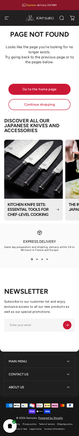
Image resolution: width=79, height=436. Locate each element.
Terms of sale (21, 429)
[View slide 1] (32, 259)
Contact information (54, 429)
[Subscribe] (67, 325)
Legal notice (35, 429)
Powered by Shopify (50, 417)
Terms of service (47, 424)
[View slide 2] (37, 259)
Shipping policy (64, 424)
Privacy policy (29, 424)
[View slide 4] (47, 259)
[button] (10, 426)
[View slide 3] (42, 259)
